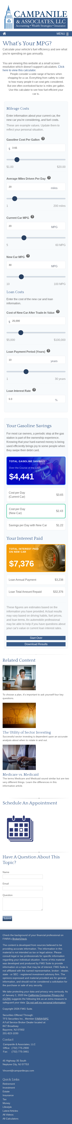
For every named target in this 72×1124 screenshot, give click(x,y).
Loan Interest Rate (21, 390)
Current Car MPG (20, 217)
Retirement (9, 1083)
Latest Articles (10, 1110)
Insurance (8, 1095)
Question (8, 895)
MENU (61, 33)
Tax (4, 1099)
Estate (6, 1091)
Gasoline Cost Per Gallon (25, 139)
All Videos (8, 1114)
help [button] (43, 138)
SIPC (46, 1018)
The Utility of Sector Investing (27, 732)
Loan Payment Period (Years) (28, 351)
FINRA (38, 1018)
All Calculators (10, 1118)
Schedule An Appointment (30, 803)
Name (6, 872)
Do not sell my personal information (46, 1002)
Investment (9, 1087)
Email (6, 883)
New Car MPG (18, 256)
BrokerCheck (19, 938)
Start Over (36, 637)
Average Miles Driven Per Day (28, 178)
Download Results (36, 644)
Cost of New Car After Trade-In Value (33, 312)
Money (6, 1103)
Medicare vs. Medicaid (21, 775)
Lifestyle (7, 1107)
